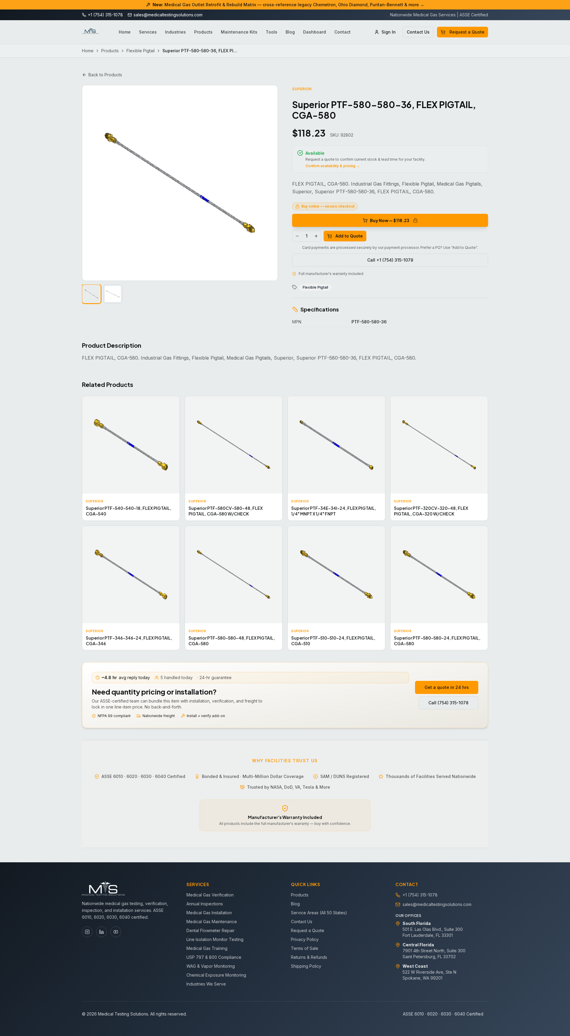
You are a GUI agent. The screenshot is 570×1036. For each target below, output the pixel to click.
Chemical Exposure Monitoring (216, 975)
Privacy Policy (305, 939)
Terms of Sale (304, 948)
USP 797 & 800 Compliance (213, 957)
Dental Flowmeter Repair (210, 930)
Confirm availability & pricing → (332, 166)
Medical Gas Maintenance (211, 921)
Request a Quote (466, 31)
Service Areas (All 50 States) (319, 912)
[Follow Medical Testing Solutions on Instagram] (87, 931)
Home (125, 31)
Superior (302, 89)
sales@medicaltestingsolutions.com (437, 904)
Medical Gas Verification (210, 894)
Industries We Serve (206, 983)
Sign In (388, 31)
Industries (175, 31)
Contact (342, 31)
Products (203, 31)
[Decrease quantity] (297, 236)
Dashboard (314, 31)
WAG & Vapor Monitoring (210, 966)
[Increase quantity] (316, 236)
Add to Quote (349, 235)
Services (148, 31)
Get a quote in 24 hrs (447, 687)
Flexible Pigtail (140, 50)
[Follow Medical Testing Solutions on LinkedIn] (101, 931)
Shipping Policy (306, 966)
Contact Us (418, 31)
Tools (271, 31)
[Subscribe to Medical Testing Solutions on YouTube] (115, 931)
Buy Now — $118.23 (389, 220)
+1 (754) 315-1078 (420, 894)
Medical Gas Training (206, 948)
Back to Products (105, 74)
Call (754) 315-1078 (448, 702)
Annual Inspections (204, 903)
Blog (290, 31)
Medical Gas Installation (209, 912)
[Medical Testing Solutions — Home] (90, 32)
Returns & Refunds (309, 957)
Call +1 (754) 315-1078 (390, 259)
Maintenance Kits (239, 31)
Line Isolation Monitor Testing (214, 939)
